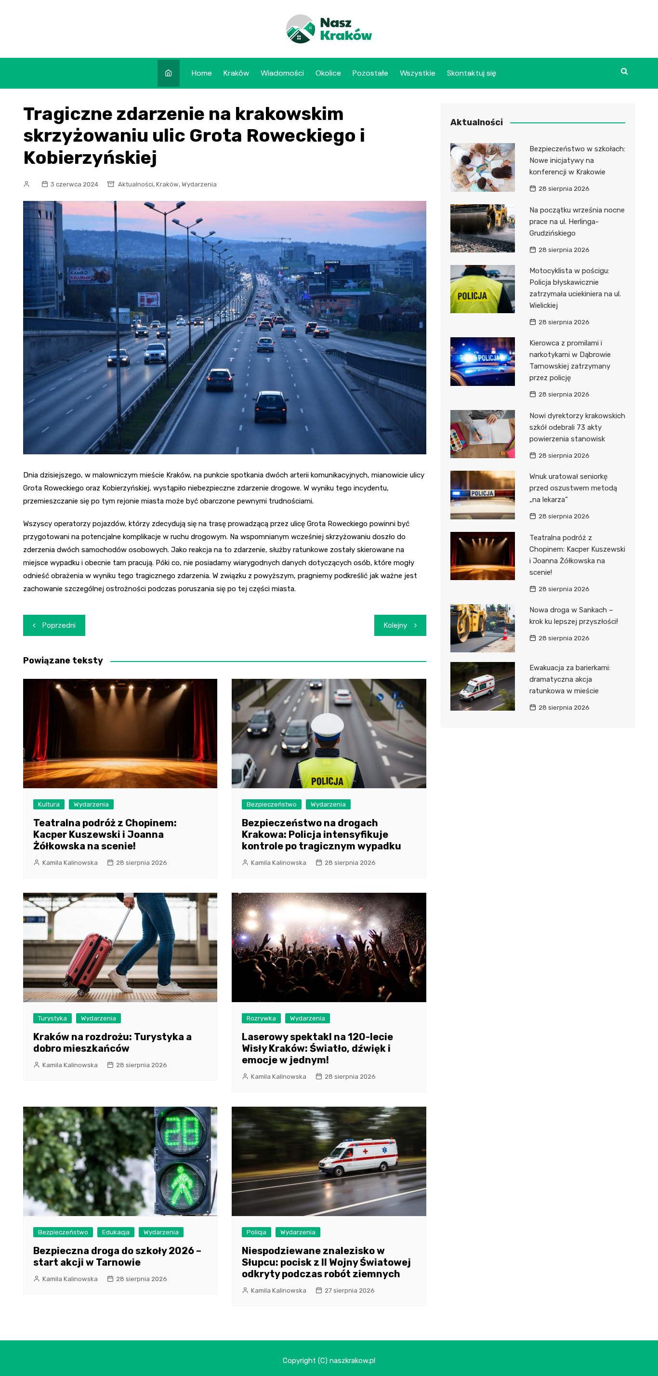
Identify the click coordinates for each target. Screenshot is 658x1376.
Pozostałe (370, 73)
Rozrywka (261, 1018)
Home (202, 73)
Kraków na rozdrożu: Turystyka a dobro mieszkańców (112, 1042)
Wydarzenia (199, 184)
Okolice (328, 73)
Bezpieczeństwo (272, 804)
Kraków (236, 73)
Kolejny (395, 625)
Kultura (49, 804)
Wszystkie (417, 73)
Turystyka (52, 1018)
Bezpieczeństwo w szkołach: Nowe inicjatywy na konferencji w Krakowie (577, 160)
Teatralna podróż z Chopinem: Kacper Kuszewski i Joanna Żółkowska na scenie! (105, 834)
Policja (256, 1232)
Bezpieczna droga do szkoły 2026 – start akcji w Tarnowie (117, 1256)
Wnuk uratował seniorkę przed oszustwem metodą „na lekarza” (573, 488)
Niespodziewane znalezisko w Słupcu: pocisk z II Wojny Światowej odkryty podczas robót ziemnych (326, 1262)
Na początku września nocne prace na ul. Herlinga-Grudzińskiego (577, 222)
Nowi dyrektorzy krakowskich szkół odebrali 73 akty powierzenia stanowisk (577, 427)
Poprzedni (59, 625)
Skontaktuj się (471, 73)
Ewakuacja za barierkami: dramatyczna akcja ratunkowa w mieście (569, 679)
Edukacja (116, 1232)
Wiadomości (282, 73)
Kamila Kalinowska (70, 862)
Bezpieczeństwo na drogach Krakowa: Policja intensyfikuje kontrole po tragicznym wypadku (321, 834)
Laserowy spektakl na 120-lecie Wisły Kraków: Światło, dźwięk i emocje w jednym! (317, 1048)
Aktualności (135, 184)
